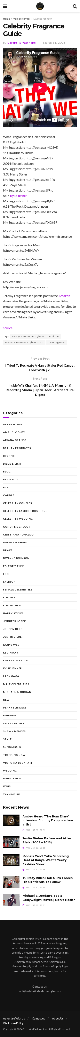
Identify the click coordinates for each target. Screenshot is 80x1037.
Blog (7, 471)
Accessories (13, 424)
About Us (57, 1018)
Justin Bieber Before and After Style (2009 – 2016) (47, 840)
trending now (56, 342)
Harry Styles (13, 613)
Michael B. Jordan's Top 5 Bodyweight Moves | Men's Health (49, 898)
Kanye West (12, 644)
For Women (12, 605)
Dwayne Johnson (42, 18)
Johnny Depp (13, 628)
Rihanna (9, 715)
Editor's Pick (13, 566)
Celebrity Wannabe (21, 42)
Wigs (7, 786)
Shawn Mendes (14, 731)
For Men (9, 597)
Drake (8, 550)
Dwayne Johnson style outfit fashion (35, 336)
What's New (12, 778)
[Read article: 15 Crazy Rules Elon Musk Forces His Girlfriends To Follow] (11, 882)
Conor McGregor (16, 526)
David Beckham (15, 542)
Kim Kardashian (15, 660)
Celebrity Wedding (18, 518)
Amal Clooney (14, 432)
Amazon (64, 296)
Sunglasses (12, 746)
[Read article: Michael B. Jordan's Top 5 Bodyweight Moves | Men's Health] (11, 900)
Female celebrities (17, 589)
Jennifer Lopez (14, 621)
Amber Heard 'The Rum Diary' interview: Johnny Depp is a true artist (48, 820)
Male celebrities (22, 18)
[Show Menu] (5, 6)
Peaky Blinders (14, 707)
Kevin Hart (11, 652)
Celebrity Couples (17, 503)
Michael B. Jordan (17, 691)
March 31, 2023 (54, 42)
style (7, 739)
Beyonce (9, 455)
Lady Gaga (11, 676)
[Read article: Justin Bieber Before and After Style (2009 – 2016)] (11, 842)
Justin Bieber (13, 636)
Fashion (9, 581)
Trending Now (14, 754)
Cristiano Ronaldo (18, 534)
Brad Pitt (10, 479)
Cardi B (9, 495)
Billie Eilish (12, 463)
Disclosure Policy (13, 1023)
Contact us (38, 1018)
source (8, 328)
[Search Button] (75, 6)
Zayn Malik (11, 794)
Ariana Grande (14, 440)
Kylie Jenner (18, 196)
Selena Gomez (13, 723)
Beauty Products (17, 448)
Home (6, 18)
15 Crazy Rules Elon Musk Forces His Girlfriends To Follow (48, 880)
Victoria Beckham (17, 762)
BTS (6, 487)
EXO (6, 573)
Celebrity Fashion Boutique (25, 510)
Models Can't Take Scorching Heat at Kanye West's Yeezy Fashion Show (46, 860)
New (6, 699)
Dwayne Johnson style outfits (24, 342)
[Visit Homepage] (40, 6)
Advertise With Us (14, 1018)
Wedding (10, 770)
